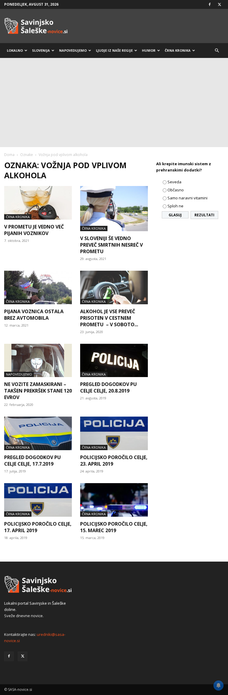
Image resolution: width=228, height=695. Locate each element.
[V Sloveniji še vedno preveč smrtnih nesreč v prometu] (114, 208)
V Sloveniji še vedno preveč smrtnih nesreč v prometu (111, 245)
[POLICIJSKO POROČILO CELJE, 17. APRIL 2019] (38, 500)
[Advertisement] (114, 102)
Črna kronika (178, 50)
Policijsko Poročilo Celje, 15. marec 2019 (114, 527)
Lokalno (15, 50)
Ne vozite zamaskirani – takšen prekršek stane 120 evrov (38, 391)
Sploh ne (175, 206)
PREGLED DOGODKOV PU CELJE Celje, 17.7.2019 (32, 460)
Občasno (175, 190)
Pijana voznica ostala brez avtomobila (34, 314)
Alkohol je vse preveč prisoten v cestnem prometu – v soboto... (109, 318)
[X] (219, 4)
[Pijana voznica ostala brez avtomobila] (38, 287)
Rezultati (204, 215)
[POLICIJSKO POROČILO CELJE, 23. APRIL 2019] (114, 433)
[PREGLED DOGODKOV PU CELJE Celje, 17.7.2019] (38, 433)
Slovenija (41, 50)
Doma (9, 154)
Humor (149, 50)
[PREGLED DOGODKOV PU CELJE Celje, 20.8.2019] (114, 360)
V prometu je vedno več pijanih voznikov (34, 230)
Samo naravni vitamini (187, 198)
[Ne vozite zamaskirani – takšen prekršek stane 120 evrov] (38, 360)
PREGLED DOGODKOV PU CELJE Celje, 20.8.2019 (108, 387)
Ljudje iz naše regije (114, 50)
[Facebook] (209, 4)
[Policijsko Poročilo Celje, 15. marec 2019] (114, 500)
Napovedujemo (73, 50)
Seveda (174, 182)
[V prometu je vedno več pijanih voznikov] (38, 203)
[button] (217, 50)
